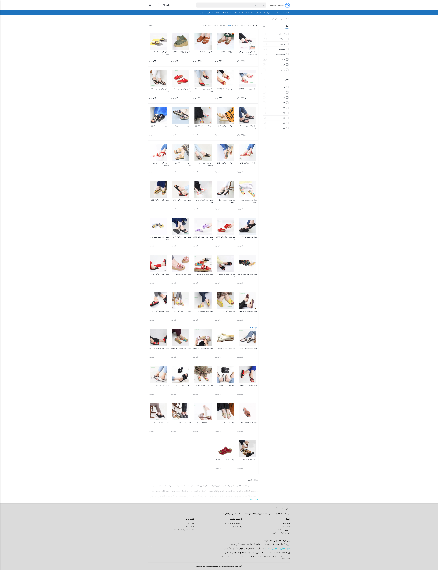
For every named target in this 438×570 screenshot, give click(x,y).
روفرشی (282, 49)
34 (284, 123)
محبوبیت (235, 25)
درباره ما (191, 523)
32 (284, 113)
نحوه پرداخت (285, 526)
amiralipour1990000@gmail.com (256, 514)
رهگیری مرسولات (284, 530)
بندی (283, 70)
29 (284, 103)
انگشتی (282, 34)
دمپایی (275, 548)
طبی (283, 59)
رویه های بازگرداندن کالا (233, 523)
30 (284, 108)
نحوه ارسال (286, 523)
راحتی (282, 44)
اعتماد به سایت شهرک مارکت (183, 530)
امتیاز (229, 25)
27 (284, 92)
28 (284, 97)
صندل (283, 19)
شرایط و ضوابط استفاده (281, 533)
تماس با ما (190, 526)
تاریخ (224, 25)
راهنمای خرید (237, 526)
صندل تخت (280, 54)
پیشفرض (243, 25)
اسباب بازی (285, 548)
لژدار (283, 64)
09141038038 (281, 514)
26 (284, 87)
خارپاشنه (281, 39)
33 (284, 118)
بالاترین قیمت (206, 25)
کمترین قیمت (217, 25)
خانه (288, 19)
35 (284, 128)
